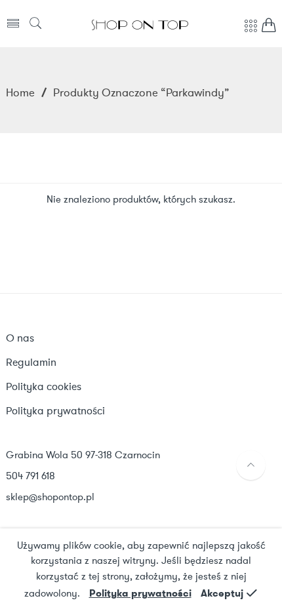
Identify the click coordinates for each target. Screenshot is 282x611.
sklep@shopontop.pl (50, 496)
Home (20, 92)
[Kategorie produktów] (250, 32)
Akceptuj (222, 593)
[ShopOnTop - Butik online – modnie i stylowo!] (140, 23)
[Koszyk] (269, 28)
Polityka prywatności (140, 593)
